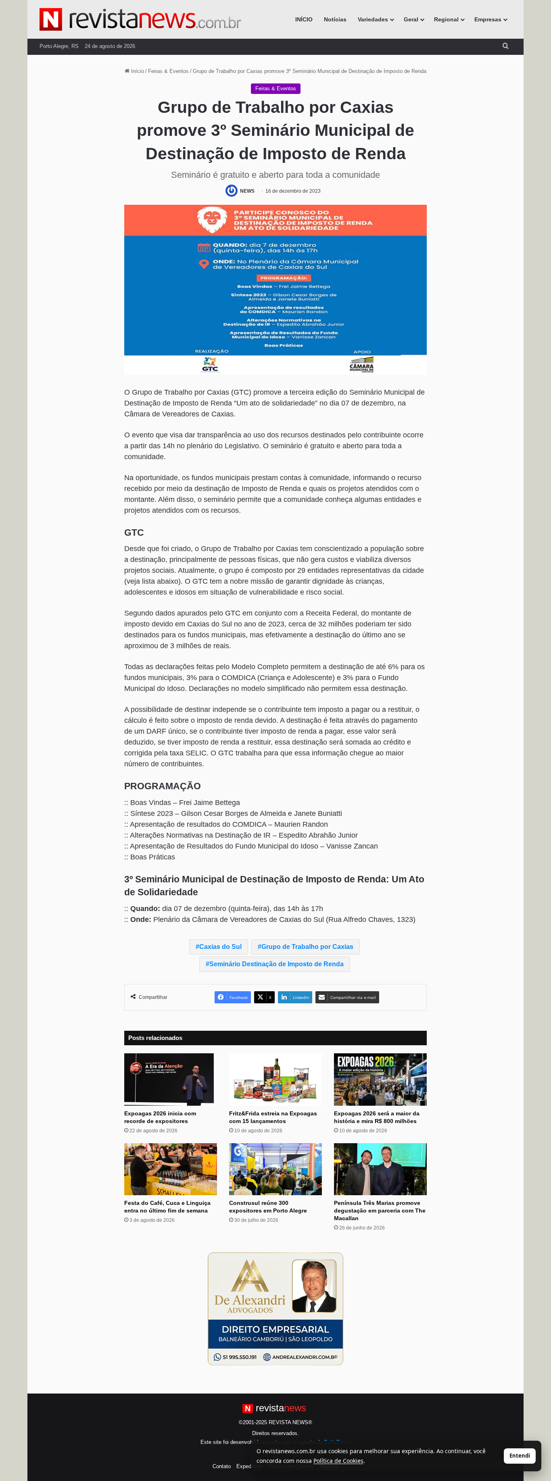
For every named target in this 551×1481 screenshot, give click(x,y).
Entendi (519, 1455)
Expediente (249, 1466)
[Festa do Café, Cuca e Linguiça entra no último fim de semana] (170, 1169)
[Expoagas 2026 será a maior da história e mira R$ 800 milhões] (380, 1079)
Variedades (373, 19)
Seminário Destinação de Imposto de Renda (276, 964)
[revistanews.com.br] (140, 19)
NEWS (247, 191)
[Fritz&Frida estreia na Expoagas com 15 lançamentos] (275, 1079)
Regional (446, 19)
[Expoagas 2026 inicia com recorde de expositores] (170, 1079)
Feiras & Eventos (168, 71)
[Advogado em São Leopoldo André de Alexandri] (275, 1309)
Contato (222, 1466)
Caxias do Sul (220, 946)
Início (136, 71)
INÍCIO (304, 19)
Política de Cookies (338, 1460)
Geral (411, 19)
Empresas (487, 19)
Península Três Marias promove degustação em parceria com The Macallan (380, 1210)
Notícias (335, 19)
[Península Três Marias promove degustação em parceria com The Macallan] (380, 1169)
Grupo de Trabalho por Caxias (307, 946)
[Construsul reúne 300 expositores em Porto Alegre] (275, 1169)
